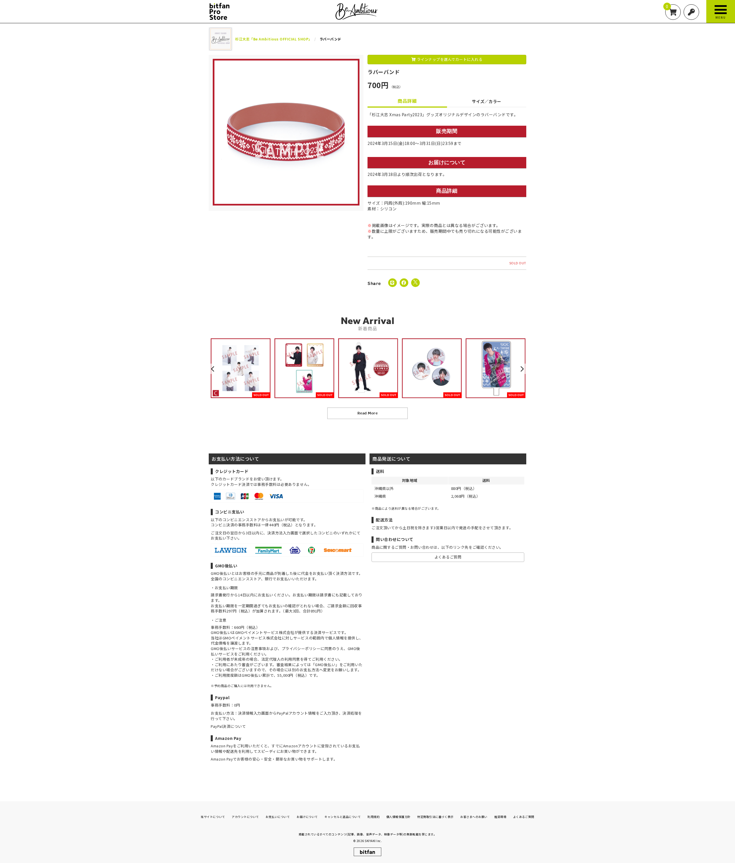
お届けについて (307, 816)
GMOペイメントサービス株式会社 (252, 638)
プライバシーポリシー (301, 648)
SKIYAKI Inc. (373, 841)
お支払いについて (278, 816)
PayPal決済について (228, 726)
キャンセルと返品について (342, 816)
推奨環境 (500, 816)
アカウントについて (245, 816)
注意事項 (258, 648)
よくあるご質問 (448, 557)
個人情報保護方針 (398, 816)
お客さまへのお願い (474, 816)
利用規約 (374, 816)
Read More (367, 413)
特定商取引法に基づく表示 (435, 816)
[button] (213, 369)
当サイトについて (213, 816)
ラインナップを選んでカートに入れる (449, 59)
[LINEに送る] (392, 282)
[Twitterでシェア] (415, 282)
